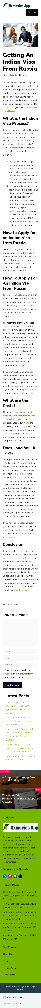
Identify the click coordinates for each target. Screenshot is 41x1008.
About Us (7, 954)
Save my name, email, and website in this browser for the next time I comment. (19, 674)
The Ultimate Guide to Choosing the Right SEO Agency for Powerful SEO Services (20, 896)
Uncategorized (13, 604)
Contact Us (8, 961)
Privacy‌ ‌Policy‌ (9, 968)
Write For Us (9, 974)
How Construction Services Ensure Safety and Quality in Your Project (19, 721)
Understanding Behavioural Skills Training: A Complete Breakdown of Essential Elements (20, 915)
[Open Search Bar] (29, 12)
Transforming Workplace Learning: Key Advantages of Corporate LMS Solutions (19, 748)
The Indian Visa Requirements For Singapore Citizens (20, 798)
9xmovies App (10, 837)
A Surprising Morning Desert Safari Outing (20, 779)
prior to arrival (21, 590)
